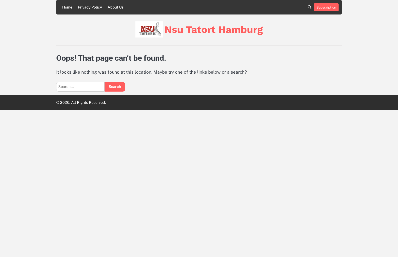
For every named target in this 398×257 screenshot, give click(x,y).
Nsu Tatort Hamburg (213, 29)
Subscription (326, 7)
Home (67, 7)
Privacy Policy (90, 7)
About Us (115, 7)
